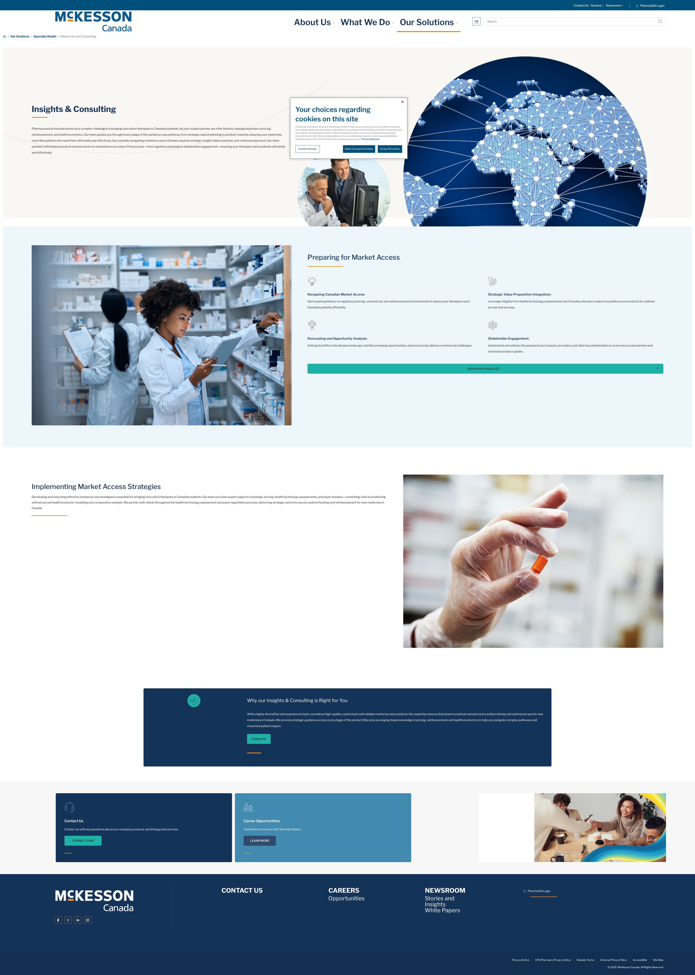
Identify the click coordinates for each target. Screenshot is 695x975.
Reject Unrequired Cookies (359, 149)
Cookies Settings (307, 149)
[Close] (403, 102)
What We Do (366, 22)
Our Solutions (428, 22)
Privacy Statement (371, 139)
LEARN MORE (259, 840)
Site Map (658, 959)
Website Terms (585, 959)
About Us (313, 22)
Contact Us (258, 739)
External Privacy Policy (613, 959)
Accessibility (640, 959)
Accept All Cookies (390, 149)
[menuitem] (581, 6)
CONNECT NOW (83, 840)
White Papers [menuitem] (442, 910)
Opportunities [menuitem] (346, 898)
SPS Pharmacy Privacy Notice (553, 959)
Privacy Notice (520, 959)
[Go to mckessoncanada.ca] (93, 21)
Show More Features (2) (483, 368)
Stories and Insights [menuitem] (439, 901)
